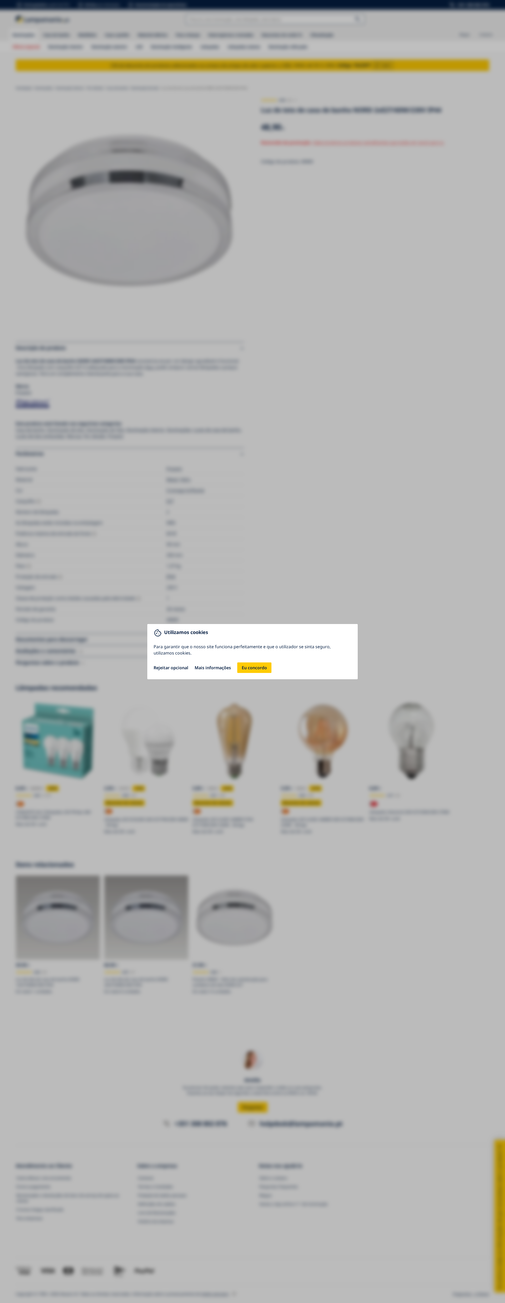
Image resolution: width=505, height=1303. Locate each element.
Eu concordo (254, 668)
